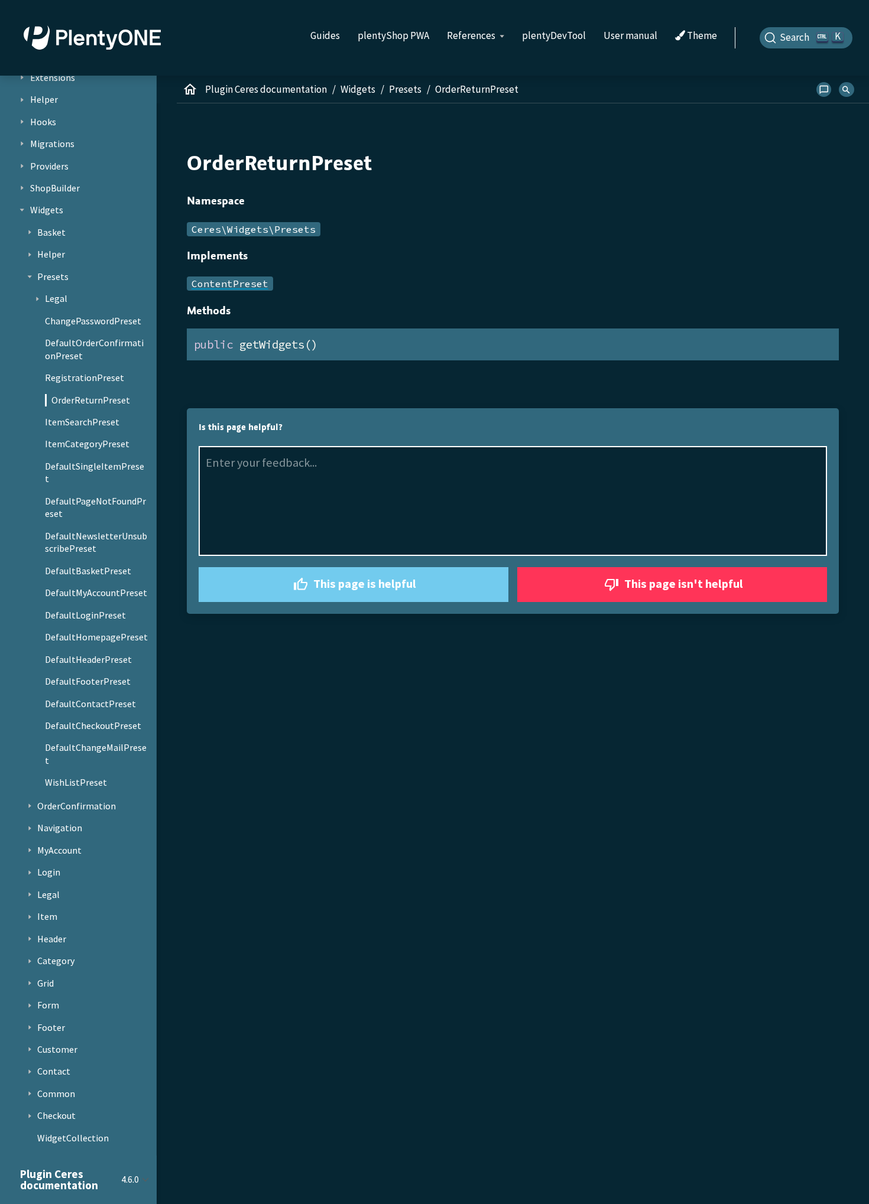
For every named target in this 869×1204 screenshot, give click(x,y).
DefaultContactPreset (90, 703)
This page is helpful (363, 583)
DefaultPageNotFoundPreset (95, 506)
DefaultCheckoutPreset (93, 725)
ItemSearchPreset (82, 422)
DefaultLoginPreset (85, 614)
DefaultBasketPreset (88, 570)
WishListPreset (76, 782)
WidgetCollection (73, 1137)
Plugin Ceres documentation (266, 89)
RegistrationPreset (84, 377)
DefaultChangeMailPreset (96, 753)
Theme (701, 36)
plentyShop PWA (393, 35)
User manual (630, 35)
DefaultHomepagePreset (96, 637)
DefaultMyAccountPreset (96, 592)
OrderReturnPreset (90, 399)
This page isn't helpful (682, 583)
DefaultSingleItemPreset (94, 472)
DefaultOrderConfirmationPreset (94, 349)
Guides (325, 35)
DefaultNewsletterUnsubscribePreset (96, 541)
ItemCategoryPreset (87, 444)
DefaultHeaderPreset (88, 659)
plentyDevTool (554, 35)
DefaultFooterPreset (88, 681)
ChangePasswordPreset (93, 320)
